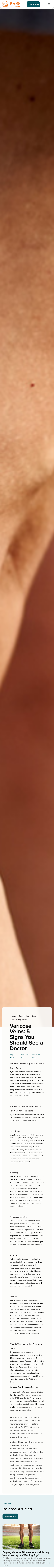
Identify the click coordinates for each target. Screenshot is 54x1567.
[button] (49, 4)
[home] (11, 4)
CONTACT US (33, 4)
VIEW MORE (10, 1516)
